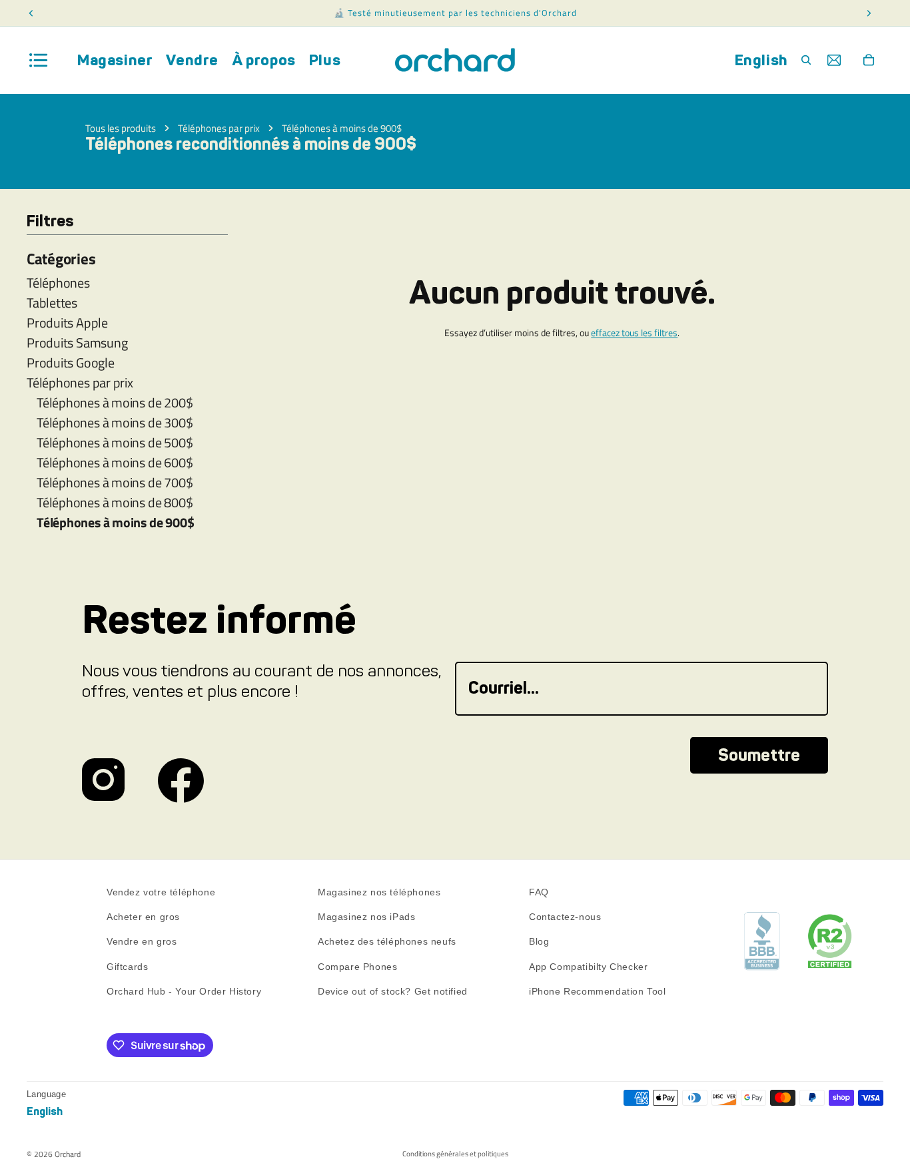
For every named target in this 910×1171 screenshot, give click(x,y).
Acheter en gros (143, 916)
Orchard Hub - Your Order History (184, 991)
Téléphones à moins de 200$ (115, 403)
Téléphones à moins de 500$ (115, 443)
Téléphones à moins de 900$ (342, 128)
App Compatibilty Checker (588, 966)
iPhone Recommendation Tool (597, 991)
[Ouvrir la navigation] (39, 60)
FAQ (539, 892)
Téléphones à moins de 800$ (115, 503)
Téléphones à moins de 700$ (115, 483)
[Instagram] (103, 780)
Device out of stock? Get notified (393, 991)
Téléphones (58, 283)
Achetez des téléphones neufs (387, 942)
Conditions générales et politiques (455, 1153)
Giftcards (127, 966)
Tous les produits (120, 128)
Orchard (68, 1154)
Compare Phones (357, 966)
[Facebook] (181, 780)
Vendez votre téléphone (161, 892)
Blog (539, 942)
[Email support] (834, 60)
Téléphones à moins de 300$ (115, 423)
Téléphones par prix (219, 128)
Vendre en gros (142, 942)
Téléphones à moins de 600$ (115, 463)
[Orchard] (455, 60)
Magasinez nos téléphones (379, 892)
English (761, 60)
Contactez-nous (565, 916)
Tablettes (52, 303)
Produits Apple (67, 323)
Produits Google (71, 363)
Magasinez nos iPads (366, 916)
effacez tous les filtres (634, 333)
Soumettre (759, 755)
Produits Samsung (77, 343)
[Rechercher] (806, 60)
